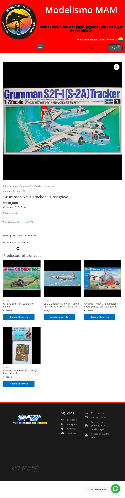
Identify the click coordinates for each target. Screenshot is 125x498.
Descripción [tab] (9, 235)
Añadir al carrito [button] (19, 317)
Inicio (5, 186)
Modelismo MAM (81, 10)
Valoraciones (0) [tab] (27, 235)
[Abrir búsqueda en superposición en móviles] (92, 47)
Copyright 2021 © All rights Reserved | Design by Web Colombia (25, 469)
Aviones (14, 186)
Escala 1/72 (19, 191)
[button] (40, 46)
